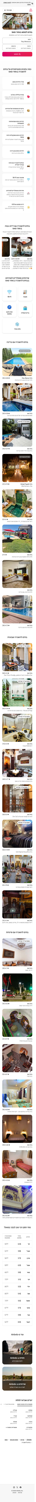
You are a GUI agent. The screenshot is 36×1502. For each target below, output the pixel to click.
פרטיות (20, 1492)
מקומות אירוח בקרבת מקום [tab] (24, 1404)
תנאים (14, 1492)
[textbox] (25, 48)
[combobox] (17, 41)
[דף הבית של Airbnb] (30, 10)
